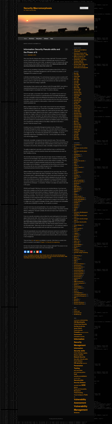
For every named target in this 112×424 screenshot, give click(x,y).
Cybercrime (76, 177)
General (48, 255)
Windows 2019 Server (79, 302)
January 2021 (77, 84)
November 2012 (77, 128)
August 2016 (77, 110)
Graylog (76, 207)
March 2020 (76, 87)
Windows (76, 300)
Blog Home (39, 38)
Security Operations (78, 267)
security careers (77, 378)
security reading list (78, 271)
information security (79, 336)
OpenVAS (76, 239)
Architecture (36, 255)
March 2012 (76, 139)
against (37, 240)
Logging (76, 233)
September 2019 (78, 94)
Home (25, 38)
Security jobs (78, 380)
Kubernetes (76, 230)
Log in (75, 309)
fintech (75, 194)
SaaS (75, 260)
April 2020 (76, 86)
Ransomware (77, 259)
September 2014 (78, 115)
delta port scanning (78, 180)
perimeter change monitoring (81, 252)
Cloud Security (82, 324)
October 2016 (77, 108)
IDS (51, 255)
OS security (78, 363)
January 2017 (77, 105)
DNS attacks (77, 186)
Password (76, 249)
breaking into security (79, 160)
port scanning (77, 255)
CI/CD (75, 170)
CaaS (75, 164)
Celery (75, 169)
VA (74, 397)
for (32, 240)
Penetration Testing (78, 251)
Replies (49, 257)
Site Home (31, 38)
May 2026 (76, 73)
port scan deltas (78, 370)
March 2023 (76, 79)
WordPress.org (77, 314)
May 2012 (76, 136)
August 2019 (77, 95)
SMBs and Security (78, 281)
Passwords (85, 363)
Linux (75, 231)
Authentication (77, 156)
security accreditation (80, 376)
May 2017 (76, 103)
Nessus (75, 238)
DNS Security (77, 189)
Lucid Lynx (76, 234)
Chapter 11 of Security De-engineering (50, 242)
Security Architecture (79, 263)
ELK (75, 193)
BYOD (75, 162)
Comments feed (77, 312)
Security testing (77, 276)
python (83, 372)
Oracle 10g (76, 242)
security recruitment (78, 273)
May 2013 (76, 121)
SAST (75, 262)
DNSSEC (76, 191)
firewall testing (77, 201)
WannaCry (76, 299)
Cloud (75, 173)
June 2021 (76, 81)
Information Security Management (80, 342)
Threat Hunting (77, 286)
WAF (75, 297)
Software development (79, 283)
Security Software (60, 256)
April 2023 (76, 78)
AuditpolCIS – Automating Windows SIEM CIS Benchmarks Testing (80, 61)
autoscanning (84, 320)
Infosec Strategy (43, 256)
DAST (75, 178)
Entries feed (77, 311)
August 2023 (77, 76)
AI (74, 146)
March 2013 (76, 123)
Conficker (76, 175)
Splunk (75, 284)
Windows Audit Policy (79, 304)
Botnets (76, 159)
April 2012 (76, 137)
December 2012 (77, 126)
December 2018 (77, 100)
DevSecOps (82, 326)
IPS (48, 256)
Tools (75, 289)
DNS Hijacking (77, 188)
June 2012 (76, 134)
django (76, 328)
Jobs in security (52, 256)
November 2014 (77, 113)
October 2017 (77, 102)
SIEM (66, 256)
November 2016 (77, 107)
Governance (78, 334)
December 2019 (77, 92)
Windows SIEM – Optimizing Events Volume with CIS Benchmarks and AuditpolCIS (81, 66)
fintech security (77, 196)
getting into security (84, 332)
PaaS (75, 247)
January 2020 (77, 91)
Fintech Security (78, 330)
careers (75, 165)
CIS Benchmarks (78, 172)
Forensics (76, 204)
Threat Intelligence (78, 288)
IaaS (75, 209)
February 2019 (77, 99)
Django (75, 185)
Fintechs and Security (79, 197)
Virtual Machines (78, 292)
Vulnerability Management (41, 257)
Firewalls (44, 255)
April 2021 (76, 83)
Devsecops (76, 183)
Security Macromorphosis (38, 8)
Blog (41, 255)
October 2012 (77, 129)
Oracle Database (78, 244)
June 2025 (76, 74)
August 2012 (77, 131)
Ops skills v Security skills (81, 359)
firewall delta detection (79, 199)
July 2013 (76, 118)
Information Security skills (33, 256)
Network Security (79, 357)
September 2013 (78, 116)
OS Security (77, 246)
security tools (77, 278)
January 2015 (77, 111)
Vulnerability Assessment (29, 257)
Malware (76, 236)
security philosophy (78, 270)
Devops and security (79, 181)
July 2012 (76, 132)
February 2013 (77, 124)
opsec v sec (77, 241)
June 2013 (76, 120)
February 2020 (77, 89)
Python (75, 257)
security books (77, 265)
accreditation (31, 255)
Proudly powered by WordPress (56, 418)
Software (46, 38)
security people (77, 268)
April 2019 (76, 97)
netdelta (81, 355)
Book (52, 38)
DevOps (76, 326)
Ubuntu (75, 291)
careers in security (78, 167)
